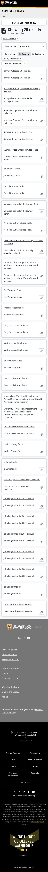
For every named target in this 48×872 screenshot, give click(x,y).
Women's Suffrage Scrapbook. (18, 223)
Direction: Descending (13, 63)
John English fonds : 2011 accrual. (19, 533)
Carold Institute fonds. (14, 186)
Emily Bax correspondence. (16, 325)
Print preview (10, 54)
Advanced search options (16, 46)
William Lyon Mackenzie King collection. (22, 479)
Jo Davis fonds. (10, 462)
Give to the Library (10, 692)
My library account (10, 659)
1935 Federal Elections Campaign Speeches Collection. (23, 242)
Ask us (5, 696)
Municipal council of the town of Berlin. (22, 204)
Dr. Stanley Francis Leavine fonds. (19, 426)
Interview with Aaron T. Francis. (18, 604)
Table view (39, 54)
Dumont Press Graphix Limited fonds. (21, 149)
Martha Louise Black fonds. (16, 343)
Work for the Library (11, 687)
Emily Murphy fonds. (13, 360)
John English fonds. (12, 586)
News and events (10, 678)
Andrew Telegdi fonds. (14, 307)
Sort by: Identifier (11, 59)
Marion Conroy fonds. (14, 444)
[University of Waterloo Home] (9, 3)
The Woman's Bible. (13, 290)
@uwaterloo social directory (24, 796)
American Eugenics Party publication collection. (21, 112)
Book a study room (11, 668)
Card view (26, 54)
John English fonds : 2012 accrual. (19, 516)
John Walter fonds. (12, 168)
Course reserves (9, 654)
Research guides (9, 649)
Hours (5, 673)
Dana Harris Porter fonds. (16, 378)
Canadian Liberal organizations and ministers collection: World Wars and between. (21, 265)
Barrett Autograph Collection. (17, 71)
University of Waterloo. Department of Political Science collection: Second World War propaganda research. (23, 399)
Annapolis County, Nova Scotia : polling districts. (22, 90)
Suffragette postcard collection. (18, 132)
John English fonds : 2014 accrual (19, 498)
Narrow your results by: (24, 22)
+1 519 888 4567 (25, 740)
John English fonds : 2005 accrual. (19, 569)
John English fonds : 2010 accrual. (19, 551)
